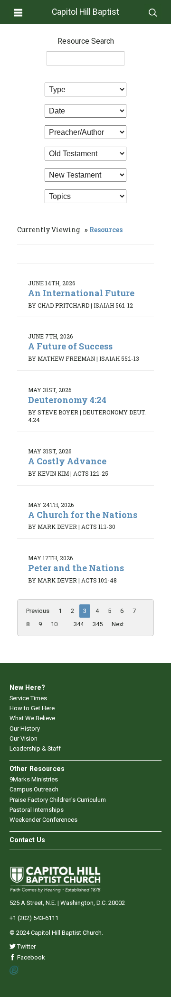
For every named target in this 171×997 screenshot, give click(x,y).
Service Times (28, 698)
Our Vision (24, 738)
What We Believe (32, 718)
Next (118, 624)
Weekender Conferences (43, 819)
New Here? (27, 687)
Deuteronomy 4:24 (67, 399)
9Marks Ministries (34, 779)
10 (54, 624)
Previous (37, 610)
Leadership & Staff (35, 748)
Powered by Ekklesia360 (14, 970)
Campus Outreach (34, 789)
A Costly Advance (67, 461)
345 (98, 624)
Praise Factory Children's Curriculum (58, 799)
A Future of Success (70, 346)
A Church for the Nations (82, 514)
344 (79, 624)
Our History (25, 728)
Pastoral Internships (37, 809)
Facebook (30, 957)
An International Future (81, 293)
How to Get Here (32, 708)
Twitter (26, 946)
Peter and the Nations (76, 568)
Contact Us (27, 840)
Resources (106, 229)
